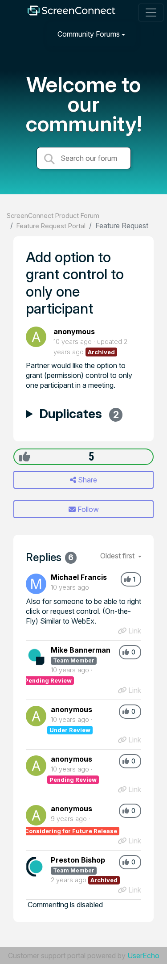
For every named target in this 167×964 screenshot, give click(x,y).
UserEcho (143, 955)
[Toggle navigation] (150, 12)
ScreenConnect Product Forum (53, 215)
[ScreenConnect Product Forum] (71, 13)
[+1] (24, 456)
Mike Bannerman (80, 649)
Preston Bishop (78, 859)
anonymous (74, 331)
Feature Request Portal (51, 226)
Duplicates (79, 414)
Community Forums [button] (88, 33)
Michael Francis (79, 577)
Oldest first (118, 555)
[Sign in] (149, 33)
